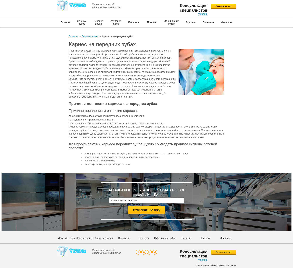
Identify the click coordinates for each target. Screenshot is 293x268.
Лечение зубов (89, 36)
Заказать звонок (224, 6)
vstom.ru (203, 14)
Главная (73, 36)
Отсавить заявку (223, 252)
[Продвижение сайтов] (72, 5)
